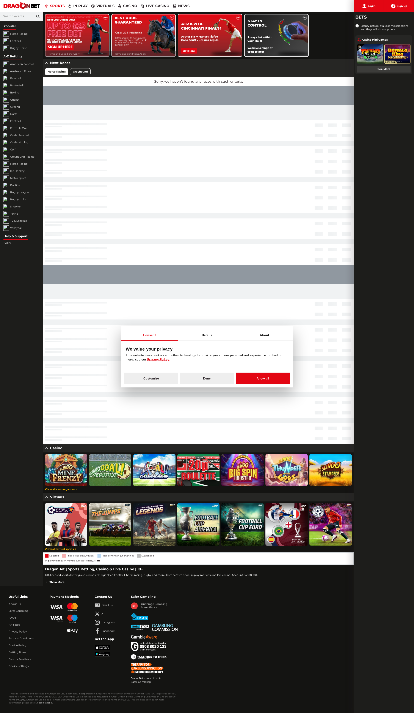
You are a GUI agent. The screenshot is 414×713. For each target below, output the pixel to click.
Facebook (108, 631)
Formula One (18, 128)
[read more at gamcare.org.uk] (149, 646)
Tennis (14, 213)
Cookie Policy (17, 645)
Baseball (15, 78)
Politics (15, 185)
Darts (13, 114)
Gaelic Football (19, 135)
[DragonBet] (21, 6)
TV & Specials (18, 221)
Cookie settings (19, 666)
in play (80, 6)
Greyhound (80, 71)
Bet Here (189, 51)
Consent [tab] (149, 335)
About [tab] (264, 335)
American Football (22, 64)
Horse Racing (19, 34)
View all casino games (60, 489)
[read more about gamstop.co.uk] (140, 627)
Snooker (15, 206)
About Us (15, 604)
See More (384, 69)
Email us (107, 605)
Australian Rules (20, 71)
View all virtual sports (59, 549)
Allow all (263, 378)
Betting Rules (17, 652)
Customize (151, 378)
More (97, 561)
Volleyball (16, 228)
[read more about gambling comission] (165, 627)
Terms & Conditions (21, 638)
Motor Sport (18, 178)
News (184, 6)
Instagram (108, 622)
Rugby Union (18, 48)
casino (130, 6)
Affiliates (14, 624)
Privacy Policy (18, 631)
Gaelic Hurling (19, 142)
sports (57, 6)
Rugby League (19, 192)
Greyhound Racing (22, 156)
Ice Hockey (17, 171)
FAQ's (7, 243)
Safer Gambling (18, 611)
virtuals (105, 6)
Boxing (14, 92)
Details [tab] (207, 335)
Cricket (14, 99)
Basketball (17, 85)
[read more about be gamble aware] (144, 637)
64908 (21, 700)
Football (15, 41)
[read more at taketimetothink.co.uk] (149, 656)
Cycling (15, 107)
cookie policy (46, 703)
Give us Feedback (20, 659)
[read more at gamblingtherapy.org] (148, 668)
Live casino (157, 6)
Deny (207, 378)
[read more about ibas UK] (139, 616)
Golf (12, 149)
